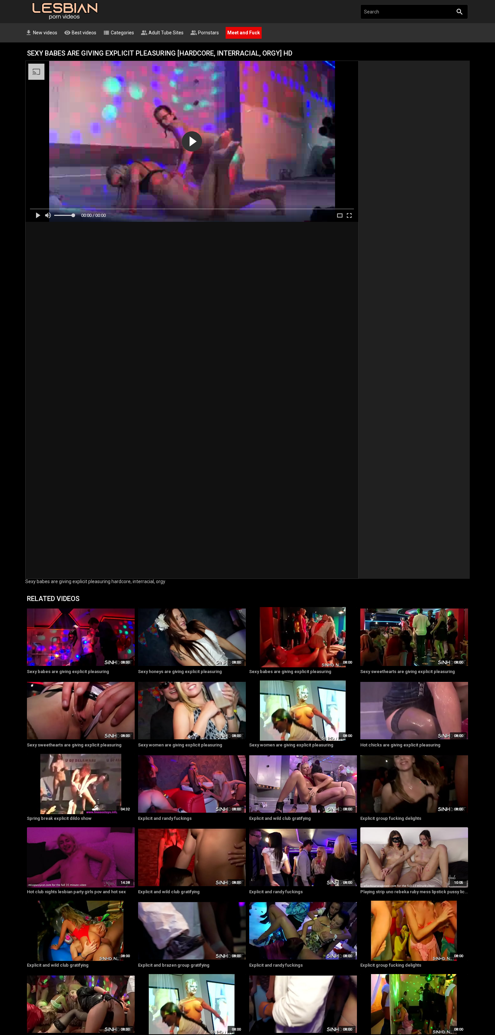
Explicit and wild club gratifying (280, 818)
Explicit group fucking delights (390, 818)
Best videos (80, 32)
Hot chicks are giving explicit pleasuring (400, 744)
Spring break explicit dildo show (59, 818)
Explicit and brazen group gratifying (173, 965)
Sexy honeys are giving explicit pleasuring (180, 671)
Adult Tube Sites (162, 32)
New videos (41, 32)
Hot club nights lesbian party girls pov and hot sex (76, 891)
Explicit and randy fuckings (165, 818)
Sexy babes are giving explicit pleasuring (68, 671)
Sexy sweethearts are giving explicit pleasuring (407, 671)
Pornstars (204, 32)
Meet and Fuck (243, 32)
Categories (118, 32)
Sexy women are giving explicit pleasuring (180, 744)
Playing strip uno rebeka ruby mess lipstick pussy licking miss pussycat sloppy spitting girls (414, 891)
